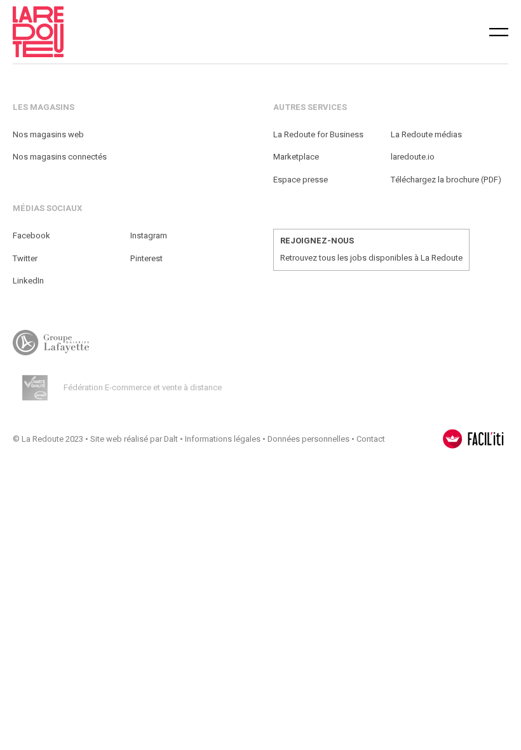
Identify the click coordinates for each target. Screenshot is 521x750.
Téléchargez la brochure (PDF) (446, 180)
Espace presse (300, 180)
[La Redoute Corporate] (152, 31)
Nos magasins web (48, 134)
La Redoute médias (426, 134)
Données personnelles (308, 439)
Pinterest (146, 258)
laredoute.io (413, 157)
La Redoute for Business (318, 134)
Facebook (31, 235)
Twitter (25, 258)
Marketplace (296, 157)
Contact (370, 439)
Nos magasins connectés (60, 157)
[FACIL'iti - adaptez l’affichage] (473, 439)
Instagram (148, 235)
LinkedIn (28, 281)
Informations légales (222, 439)
